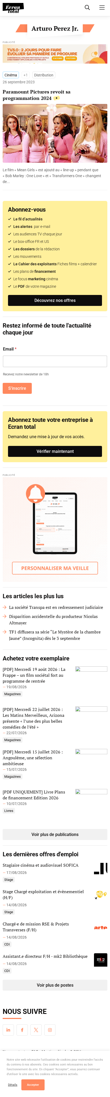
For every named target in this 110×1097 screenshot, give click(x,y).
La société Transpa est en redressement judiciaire (56, 607)
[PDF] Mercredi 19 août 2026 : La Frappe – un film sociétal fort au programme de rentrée (34, 675)
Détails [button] (12, 1085)
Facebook (22, 1030)
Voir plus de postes (55, 985)
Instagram (50, 1030)
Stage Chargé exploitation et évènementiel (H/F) (43, 894)
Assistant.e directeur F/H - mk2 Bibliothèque (45, 956)
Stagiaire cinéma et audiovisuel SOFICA (40, 865)
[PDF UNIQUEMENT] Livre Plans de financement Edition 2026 (34, 795)
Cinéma (11, 75)
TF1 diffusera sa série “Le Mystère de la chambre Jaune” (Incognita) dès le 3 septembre (55, 635)
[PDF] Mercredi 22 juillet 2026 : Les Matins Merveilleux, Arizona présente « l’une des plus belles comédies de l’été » (33, 718)
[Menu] (102, 7)
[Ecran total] (13, 8)
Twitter (36, 1030)
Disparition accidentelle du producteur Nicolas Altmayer (53, 619)
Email (10, 349)
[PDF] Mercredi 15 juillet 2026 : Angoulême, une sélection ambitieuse (33, 758)
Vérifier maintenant (55, 451)
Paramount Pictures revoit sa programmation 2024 (36, 94)
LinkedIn (8, 1030)
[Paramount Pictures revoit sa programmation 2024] (55, 176)
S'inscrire (17, 388)
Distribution (43, 75)
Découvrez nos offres (55, 300)
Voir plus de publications (55, 834)
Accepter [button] (33, 1085)
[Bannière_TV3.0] (55, 55)
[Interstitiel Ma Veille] (55, 529)
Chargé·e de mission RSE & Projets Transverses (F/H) (36, 927)
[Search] (87, 7)
